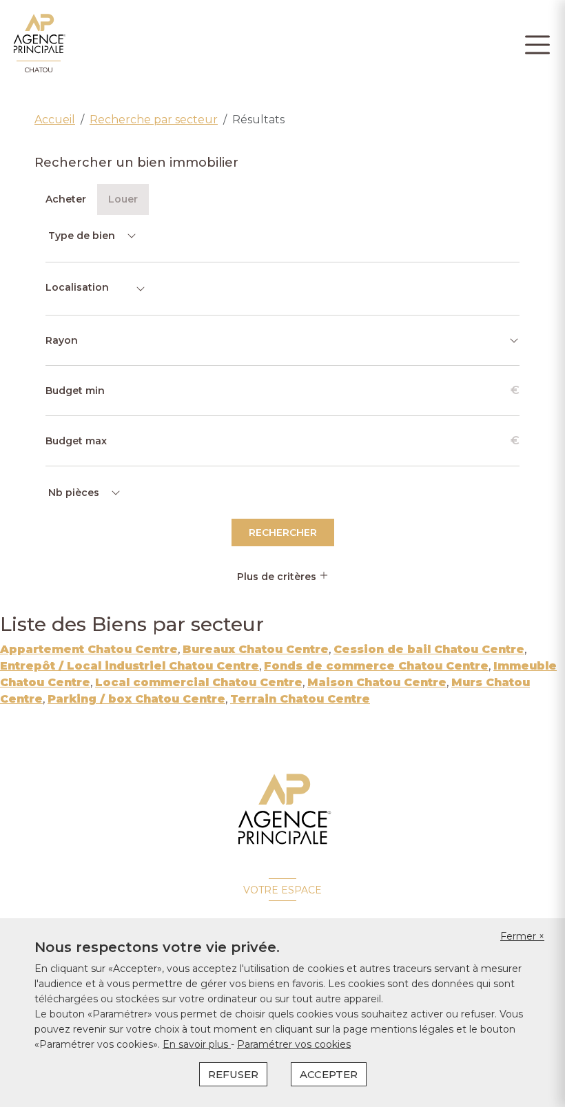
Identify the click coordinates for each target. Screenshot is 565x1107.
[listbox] (91, 235)
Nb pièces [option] (73, 492)
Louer (123, 199)
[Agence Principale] (283, 809)
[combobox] (95, 288)
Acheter (65, 199)
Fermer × (522, 936)
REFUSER (233, 1074)
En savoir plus (197, 1044)
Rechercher (283, 532)
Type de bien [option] (81, 235)
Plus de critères (278, 576)
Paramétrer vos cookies (294, 1044)
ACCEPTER (329, 1074)
